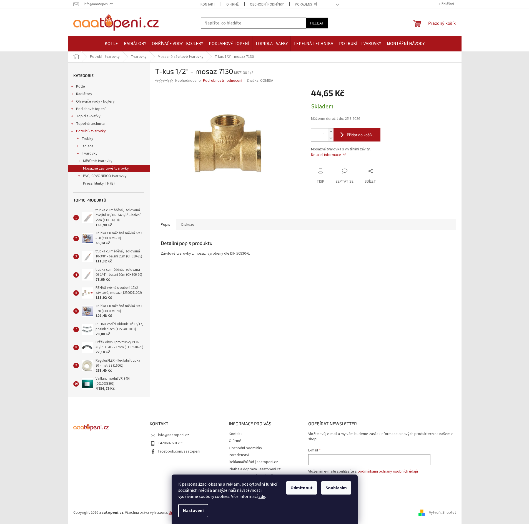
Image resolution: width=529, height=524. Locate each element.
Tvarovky (89, 153)
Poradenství (306, 4)
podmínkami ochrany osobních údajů (388, 471)
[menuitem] (111, 43)
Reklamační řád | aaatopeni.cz (253, 462)
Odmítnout (301, 488)
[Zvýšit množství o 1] (331, 131)
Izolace (88, 146)
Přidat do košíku (361, 134)
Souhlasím (336, 488)
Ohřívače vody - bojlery (95, 101)
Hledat (317, 23)
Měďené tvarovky (97, 161)
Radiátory (84, 94)
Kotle (80, 86)
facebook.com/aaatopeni (179, 451)
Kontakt (207, 4)
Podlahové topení (91, 109)
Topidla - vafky (88, 116)
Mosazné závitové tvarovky (106, 168)
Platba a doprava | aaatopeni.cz (255, 469)
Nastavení (193, 511)
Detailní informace (326, 155)
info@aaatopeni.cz (173, 435)
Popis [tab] (165, 224)
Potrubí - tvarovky (91, 131)
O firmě (232, 4)
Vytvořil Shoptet (442, 512)
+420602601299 (170, 443)
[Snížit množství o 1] (331, 138)
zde (262, 496)
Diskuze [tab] (187, 224)
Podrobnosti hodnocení (222, 80)
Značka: (260, 80)
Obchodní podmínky (267, 4)
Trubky (87, 138)
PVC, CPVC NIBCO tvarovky (105, 176)
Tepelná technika (90, 123)
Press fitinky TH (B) (99, 183)
